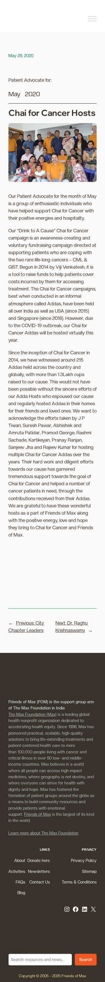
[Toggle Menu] (92, 18)
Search (14, 950)
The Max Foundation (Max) (32, 714)
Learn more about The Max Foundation (43, 833)
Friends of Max (37, 814)
